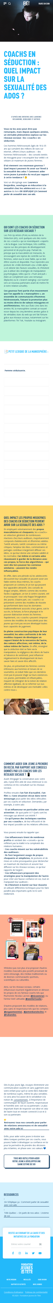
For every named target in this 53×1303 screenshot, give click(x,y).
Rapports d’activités (18, 1284)
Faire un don (42, 1279)
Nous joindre (37, 1284)
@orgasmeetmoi (13, 1011)
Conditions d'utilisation (13, 1292)
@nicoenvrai (37, 995)
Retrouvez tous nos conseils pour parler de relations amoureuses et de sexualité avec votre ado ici (25, 1125)
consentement (21, 1099)
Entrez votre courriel (26, 1241)
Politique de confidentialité (36, 1292)
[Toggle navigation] (5, 3)
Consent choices (8, 1301)
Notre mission (11, 1279)
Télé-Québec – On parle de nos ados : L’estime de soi (26, 1214)
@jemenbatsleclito (34, 1011)
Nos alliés (27, 1279)
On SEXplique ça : (26, 1203)
